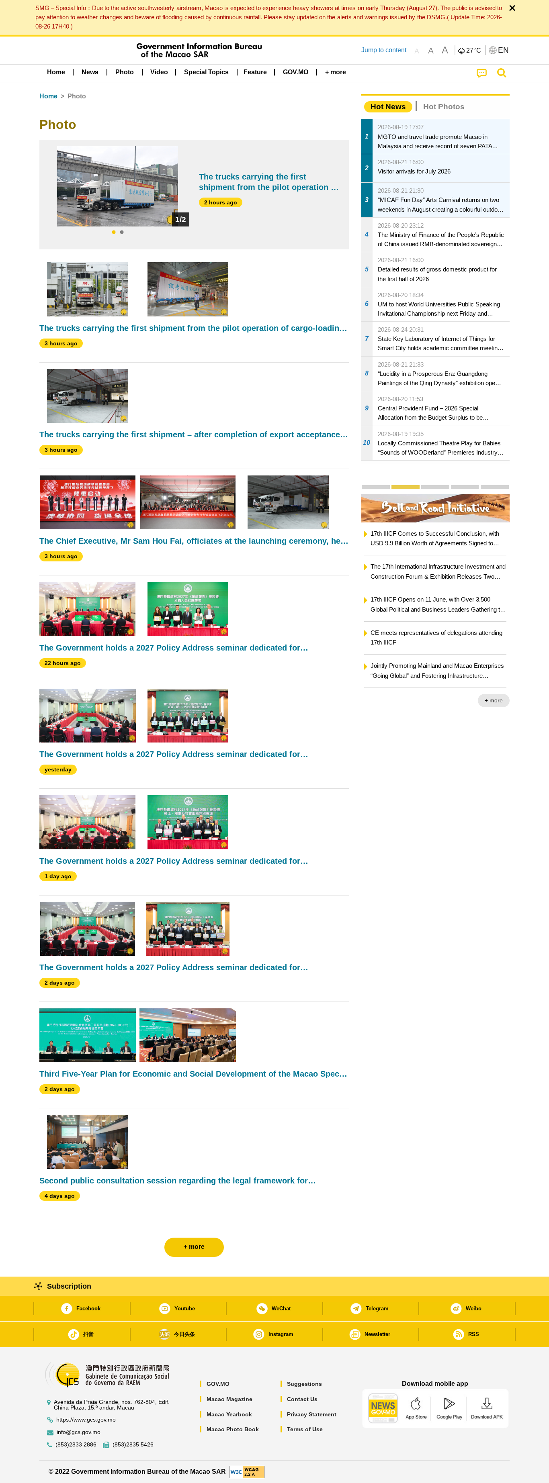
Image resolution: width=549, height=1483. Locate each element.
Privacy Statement (311, 1414)
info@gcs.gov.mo (78, 1432)
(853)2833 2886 (75, 1445)
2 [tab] (122, 232)
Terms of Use (305, 1429)
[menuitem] (90, 72)
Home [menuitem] (56, 72)
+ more (494, 700)
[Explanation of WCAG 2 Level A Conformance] (246, 1471)
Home (48, 96)
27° (473, 50)
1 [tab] (114, 232)
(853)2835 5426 (133, 1445)
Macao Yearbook (229, 1414)
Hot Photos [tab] (444, 106)
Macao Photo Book (233, 1429)
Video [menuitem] (159, 72)
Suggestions (304, 1384)
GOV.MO (218, 1384)
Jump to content (383, 50)
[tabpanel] (117, 186)
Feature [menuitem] (255, 72)
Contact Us (302, 1399)
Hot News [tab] (388, 106)
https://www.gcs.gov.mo (86, 1420)
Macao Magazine (229, 1399)
